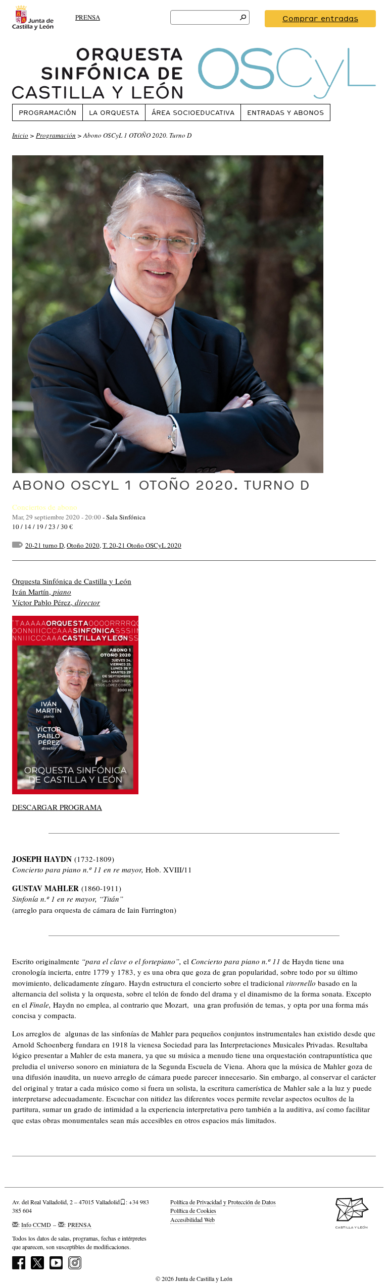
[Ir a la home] (194, 73)
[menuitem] (47, 112)
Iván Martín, (41, 592)
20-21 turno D (44, 545)
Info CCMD (36, 1224)
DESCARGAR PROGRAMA (57, 807)
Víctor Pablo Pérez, (56, 602)
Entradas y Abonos (285, 112)
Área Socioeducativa (193, 112)
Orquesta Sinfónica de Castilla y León (71, 581)
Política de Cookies (193, 1210)
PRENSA (87, 17)
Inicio (20, 135)
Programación (47, 112)
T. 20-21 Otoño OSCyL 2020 (142, 545)
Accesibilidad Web (192, 1219)
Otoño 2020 (83, 545)
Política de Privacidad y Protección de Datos (223, 1202)
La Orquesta (114, 112)
